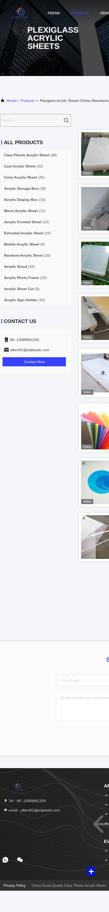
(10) (24, 200)
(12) (24, 211)
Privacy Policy (15, 885)
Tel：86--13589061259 (27, 801)
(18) (25, 188)
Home (54, 12)
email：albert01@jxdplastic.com (34, 810)
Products (80, 12)
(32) (23, 166)
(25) (24, 177)
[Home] (20, 13)
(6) (24, 244)
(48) (30, 155)
